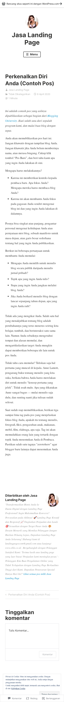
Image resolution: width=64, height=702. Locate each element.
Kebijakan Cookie (18, 688)
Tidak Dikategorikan (19, 94)
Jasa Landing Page (32, 38)
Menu (33, 54)
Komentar (48, 654)
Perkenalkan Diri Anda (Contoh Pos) (27, 595)
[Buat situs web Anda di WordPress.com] (32, 3)
